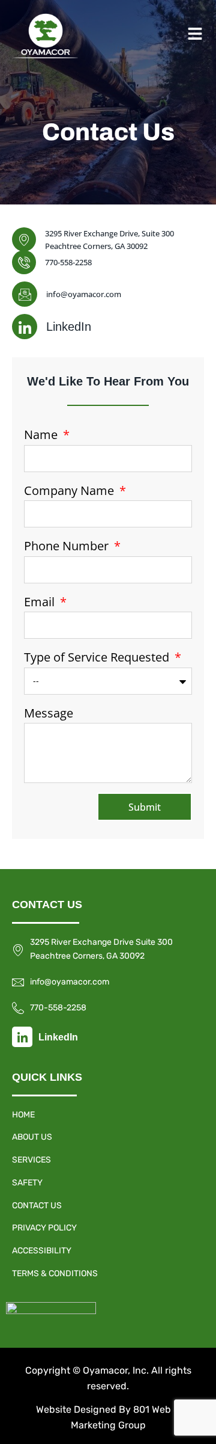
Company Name (70, 490)
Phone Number (68, 546)
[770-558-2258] (24, 262)
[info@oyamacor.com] (24, 294)
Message (48, 713)
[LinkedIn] (24, 326)
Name (42, 434)
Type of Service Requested (98, 657)
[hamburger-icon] (195, 36)
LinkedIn (68, 326)
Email (41, 602)
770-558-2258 (68, 262)
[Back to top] (193, 1421)
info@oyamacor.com (83, 294)
